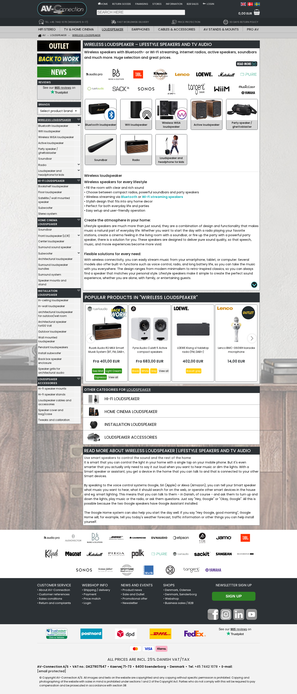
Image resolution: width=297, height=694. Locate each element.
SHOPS (169, 585)
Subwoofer (45, 208)
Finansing (141, 4)
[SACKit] (202, 554)
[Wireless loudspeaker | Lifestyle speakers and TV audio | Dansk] (250, 5)
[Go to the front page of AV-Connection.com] (99, 3)
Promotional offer (135, 599)
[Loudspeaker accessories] (93, 441)
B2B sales (193, 4)
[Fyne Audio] (202, 538)
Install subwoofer (49, 353)
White (144, 371)
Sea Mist (98, 371)
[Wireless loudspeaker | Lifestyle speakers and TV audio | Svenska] (257, 5)
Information (174, 4)
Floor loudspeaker (50, 192)
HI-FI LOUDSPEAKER (51, 181)
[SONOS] (84, 570)
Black (135, 371)
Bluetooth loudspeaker (53, 126)
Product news (132, 590)
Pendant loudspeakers (53, 347)
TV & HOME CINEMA (79, 29)
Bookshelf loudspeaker (53, 186)
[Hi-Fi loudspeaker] (93, 403)
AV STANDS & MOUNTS (221, 29)
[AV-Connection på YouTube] (251, 619)
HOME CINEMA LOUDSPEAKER (47, 222)
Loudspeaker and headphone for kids (51, 173)
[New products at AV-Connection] (59, 76)
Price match (92, 599)
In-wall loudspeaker (51, 306)
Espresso (100, 377)
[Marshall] (94, 554)
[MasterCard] (135, 649)
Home (104, 4)
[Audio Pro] (51, 538)
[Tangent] (191, 570)
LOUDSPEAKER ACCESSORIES (47, 381)
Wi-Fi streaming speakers (162, 197)
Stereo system (47, 214)
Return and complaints (55, 603)
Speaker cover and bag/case (50, 412)
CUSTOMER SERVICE (54, 585)
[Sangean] (224, 554)
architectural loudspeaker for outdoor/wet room (55, 314)
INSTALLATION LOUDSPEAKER (47, 293)
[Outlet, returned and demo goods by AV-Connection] (59, 50)
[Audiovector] (73, 538)
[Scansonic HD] (245, 554)
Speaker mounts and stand (52, 282)
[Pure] (159, 554)
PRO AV (253, 29)
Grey (154, 371)
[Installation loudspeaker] (93, 428)
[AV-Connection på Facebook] (213, 619)
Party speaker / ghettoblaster (48, 151)
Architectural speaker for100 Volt (52, 324)
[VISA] (148, 649)
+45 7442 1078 (206, 666)
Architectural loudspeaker (55, 259)
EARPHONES (141, 29)
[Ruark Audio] (181, 554)
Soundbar (45, 159)
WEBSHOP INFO (95, 585)
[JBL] (245, 538)
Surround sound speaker (54, 247)
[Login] (204, 3)
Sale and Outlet (133, 594)
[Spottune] (127, 570)
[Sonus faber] (105, 570)
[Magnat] (73, 554)
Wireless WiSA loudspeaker (56, 137)
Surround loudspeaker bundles (53, 267)
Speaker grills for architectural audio (51, 371)
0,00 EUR (245, 13)
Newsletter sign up (234, 585)
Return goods (121, 4)
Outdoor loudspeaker (52, 331)
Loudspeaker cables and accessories (54, 402)
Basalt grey (194, 371)
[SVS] (148, 570)
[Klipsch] (51, 554)
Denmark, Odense (178, 590)
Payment (90, 594)
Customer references (54, 594)
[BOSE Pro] (116, 538)
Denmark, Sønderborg (181, 594)
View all (113, 377)
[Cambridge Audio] (137, 538)
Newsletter (130, 603)
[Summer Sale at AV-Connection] (59, 63)
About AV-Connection (54, 590)
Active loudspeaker (50, 143)
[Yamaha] (213, 570)
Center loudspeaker (51, 241)
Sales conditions (50, 599)
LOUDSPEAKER (112, 29)
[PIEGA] (116, 554)
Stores (157, 4)
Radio (42, 165)
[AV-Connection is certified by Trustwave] (57, 633)
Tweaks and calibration (54, 420)
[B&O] (94, 538)
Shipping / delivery (97, 590)
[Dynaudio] (159, 538)
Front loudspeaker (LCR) (54, 236)
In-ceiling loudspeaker (53, 300)
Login (210, 4)
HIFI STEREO (47, 29)
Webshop (172, 599)
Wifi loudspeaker (49, 131)
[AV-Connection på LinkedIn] (238, 619)
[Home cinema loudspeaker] (93, 415)
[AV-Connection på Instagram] (225, 619)
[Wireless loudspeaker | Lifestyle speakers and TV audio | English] (243, 5)
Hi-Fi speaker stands (51, 394)
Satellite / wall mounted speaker (54, 200)
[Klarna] (161, 649)
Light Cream (113, 371)
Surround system (49, 274)
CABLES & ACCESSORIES (176, 29)
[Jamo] (224, 538)
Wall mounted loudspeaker (47, 339)
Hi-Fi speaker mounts (52, 388)
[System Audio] (170, 570)
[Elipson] (181, 538)
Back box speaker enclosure (50, 361)
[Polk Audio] (137, 554)
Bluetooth (129, 197)
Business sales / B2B (179, 603)
